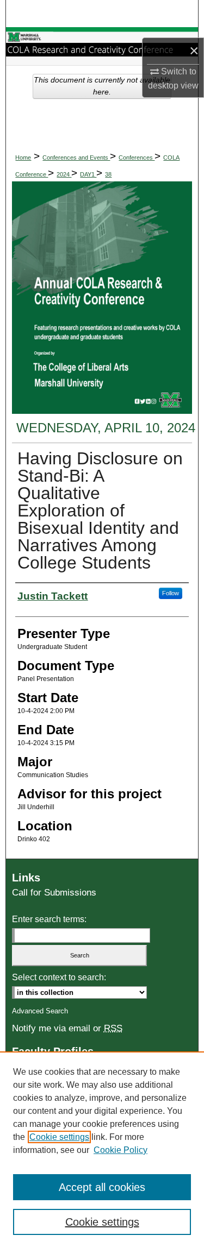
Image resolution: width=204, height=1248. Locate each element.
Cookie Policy (120, 1150)
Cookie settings (59, 1137)
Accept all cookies (102, 1187)
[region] (102, 1149)
